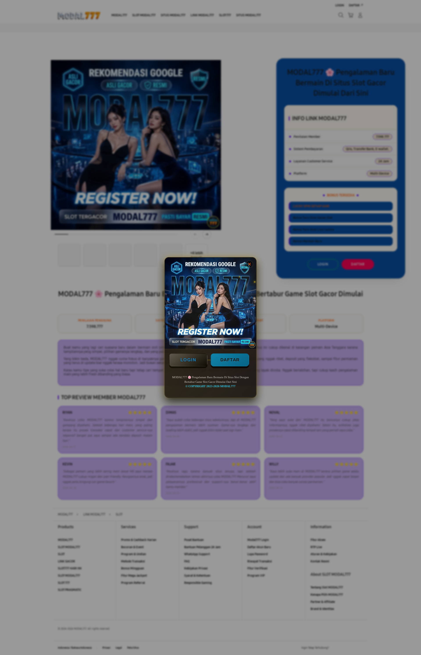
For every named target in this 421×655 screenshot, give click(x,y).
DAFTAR (230, 359)
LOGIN (188, 359)
